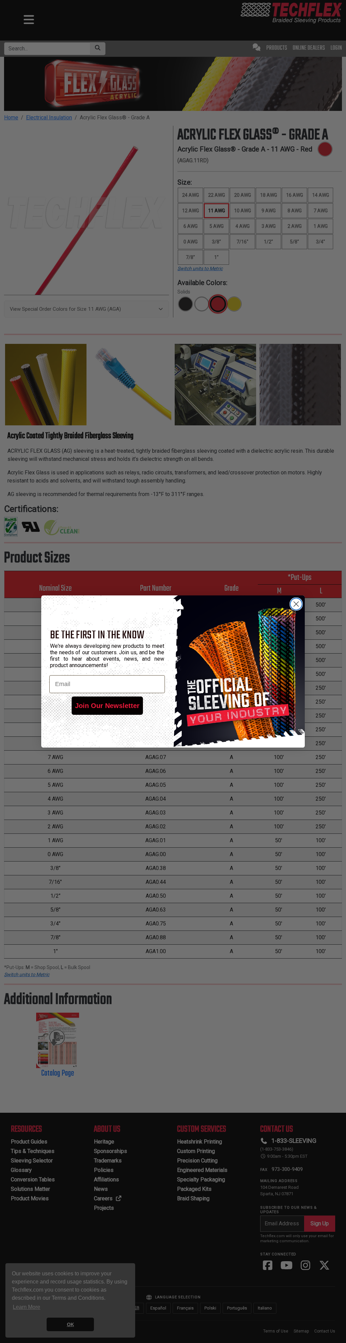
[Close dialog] (296, 604)
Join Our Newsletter (107, 705)
